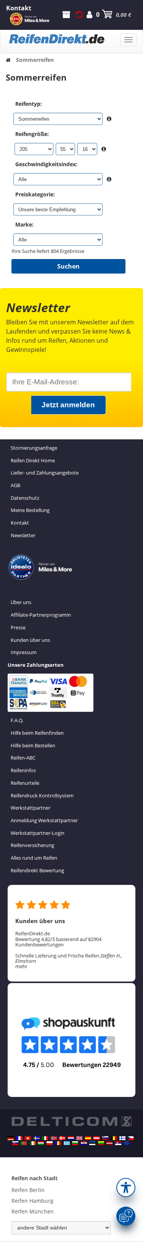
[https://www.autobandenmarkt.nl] (71, 1138)
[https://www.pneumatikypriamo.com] (15, 1143)
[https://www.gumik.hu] (41, 1143)
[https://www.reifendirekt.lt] (101, 1143)
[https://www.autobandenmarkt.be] (114, 1138)
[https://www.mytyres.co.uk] (79, 1138)
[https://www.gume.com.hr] (84, 1143)
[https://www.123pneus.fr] (19, 1138)
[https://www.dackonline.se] (37, 1138)
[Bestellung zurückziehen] (79, 14)
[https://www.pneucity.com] (24, 1143)
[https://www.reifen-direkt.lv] (109, 1143)
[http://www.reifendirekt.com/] (127, 1143)
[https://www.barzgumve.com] (75, 1143)
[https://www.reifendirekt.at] (96, 1138)
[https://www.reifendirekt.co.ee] (92, 1143)
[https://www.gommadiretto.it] (45, 1138)
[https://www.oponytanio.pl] (50, 1143)
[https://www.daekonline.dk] (62, 1138)
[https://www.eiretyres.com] (32, 1143)
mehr (21, 966)
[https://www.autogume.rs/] (118, 1143)
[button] (125, 1187)
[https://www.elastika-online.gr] (67, 1143)
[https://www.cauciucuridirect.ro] (58, 1143)
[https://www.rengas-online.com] (122, 1138)
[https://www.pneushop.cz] (131, 1138)
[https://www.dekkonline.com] (54, 1138)
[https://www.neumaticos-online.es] (88, 1138)
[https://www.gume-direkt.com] (105, 1138)
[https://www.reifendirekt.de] (11, 1138)
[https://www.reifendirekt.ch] (28, 1138)
